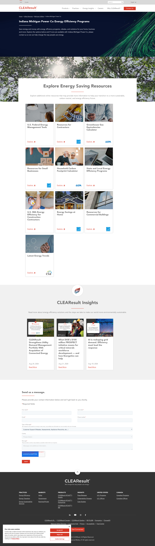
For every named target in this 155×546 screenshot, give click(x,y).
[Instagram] (80, 515)
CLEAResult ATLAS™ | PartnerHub (65, 501)
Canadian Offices (122, 498)
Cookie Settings (59, 539)
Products (65, 8)
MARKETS (41, 492)
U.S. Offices (100, 498)
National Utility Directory (58, 524)
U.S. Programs (101, 495)
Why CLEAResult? (113, 8)
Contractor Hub (73, 524)
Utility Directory (28, 16)
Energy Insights (88, 8)
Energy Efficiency (24, 495)
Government (42, 498)
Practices (75, 8)
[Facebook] (85, 515)
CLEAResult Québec (78, 520)
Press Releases (82, 495)
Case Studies (82, 502)
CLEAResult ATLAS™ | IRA (65, 506)
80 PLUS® (90, 520)
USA (21, 2)
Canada (26, 2)
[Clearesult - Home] (77, 482)
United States (102, 492)
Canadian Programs (123, 495)
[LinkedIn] (69, 515)
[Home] (28, 8)
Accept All (60, 530)
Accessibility (91, 524)
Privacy (82, 524)
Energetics (98, 520)
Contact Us (129, 8)
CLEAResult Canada (63, 520)
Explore (30, 142)
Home (20, 16)
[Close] (69, 526)
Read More (33, 367)
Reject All (60, 534)
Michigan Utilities (39, 16)
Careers (100, 8)
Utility (40, 495)
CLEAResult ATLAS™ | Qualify (65, 496)
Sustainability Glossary (85, 498)
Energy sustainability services (25, 502)
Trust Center (100, 524)
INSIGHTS (81, 492)
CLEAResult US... (50, 520)
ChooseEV (107, 520)
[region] (37, 533)
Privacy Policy (15, 538)
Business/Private (43, 502)
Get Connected (77, 529)
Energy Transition (24, 498)
